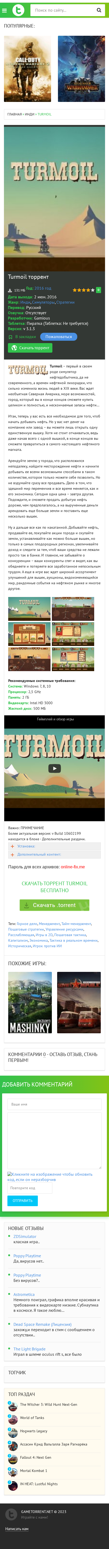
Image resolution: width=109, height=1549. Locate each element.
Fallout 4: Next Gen (35, 1457)
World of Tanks (32, 1418)
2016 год (42, 288)
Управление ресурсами (64, 929)
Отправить (23, 1200)
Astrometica (24, 1294)
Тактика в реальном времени (73, 940)
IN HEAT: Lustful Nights (39, 1484)
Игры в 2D (44, 935)
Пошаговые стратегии (26, 929)
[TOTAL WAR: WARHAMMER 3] (81, 69)
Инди (25, 302)
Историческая (19, 946)
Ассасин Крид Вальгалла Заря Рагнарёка (53, 1444)
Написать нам (17, 1528)
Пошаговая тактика (70, 935)
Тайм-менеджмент (76, 924)
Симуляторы (43, 302)
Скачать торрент (34, 347)
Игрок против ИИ (47, 946)
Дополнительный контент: (39, 854)
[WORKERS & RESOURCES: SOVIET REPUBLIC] (79, 1002)
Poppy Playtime (27, 1256)
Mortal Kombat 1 (33, 1471)
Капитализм (18, 940)
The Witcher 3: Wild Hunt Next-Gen (48, 1404)
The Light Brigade (29, 1349)
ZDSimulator (24, 1236)
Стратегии (65, 302)
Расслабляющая (21, 935)
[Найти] (99, 10)
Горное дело (27, 924)
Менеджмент (49, 924)
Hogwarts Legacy (33, 1431)
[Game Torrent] (18, 10)
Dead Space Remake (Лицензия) (42, 1324)
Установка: (26, 846)
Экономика (38, 940)
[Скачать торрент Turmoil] (54, 905)
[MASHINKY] (30, 1002)
